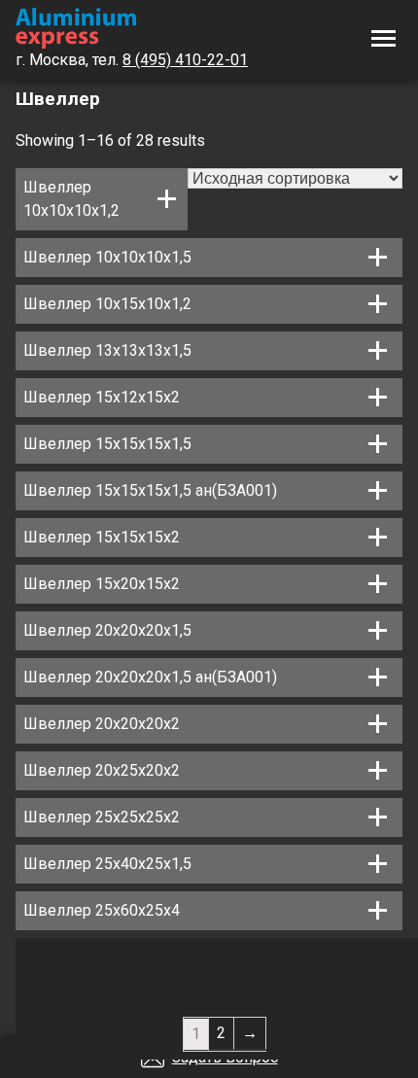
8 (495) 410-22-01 (185, 60)
